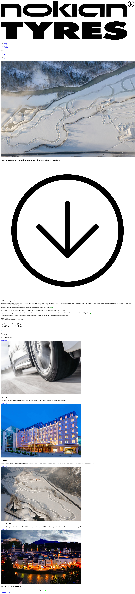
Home (5, 43)
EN (4, 53)
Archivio (6, 46)
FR (4, 56)
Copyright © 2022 (5, 592)
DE (4, 54)
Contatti (6, 47)
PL (4, 59)
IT (1, 50)
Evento (5, 45)
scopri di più (4, 340)
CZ (4, 57)
